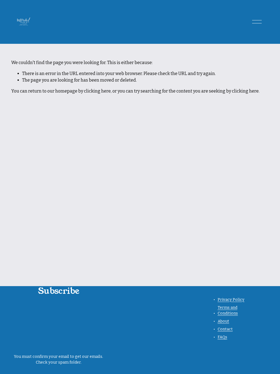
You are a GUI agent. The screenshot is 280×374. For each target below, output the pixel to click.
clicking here (97, 91)
